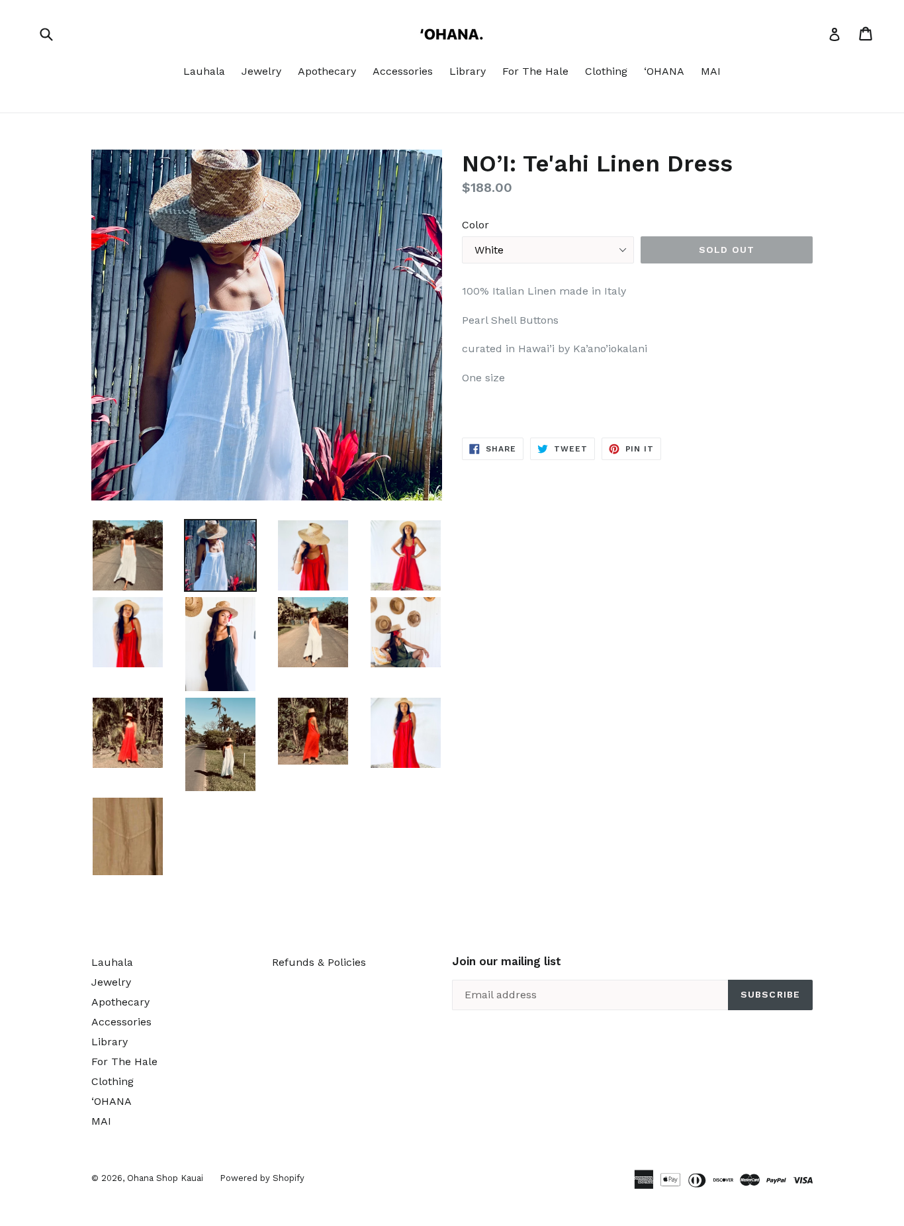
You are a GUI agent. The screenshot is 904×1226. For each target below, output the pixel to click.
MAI (711, 71)
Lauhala (204, 71)
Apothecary (327, 71)
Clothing (606, 71)
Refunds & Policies (319, 962)
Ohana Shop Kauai (165, 1178)
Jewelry (261, 71)
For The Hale (535, 71)
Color (475, 224)
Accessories (403, 71)
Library (467, 71)
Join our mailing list (506, 961)
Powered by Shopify (262, 1178)
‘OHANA (664, 71)
